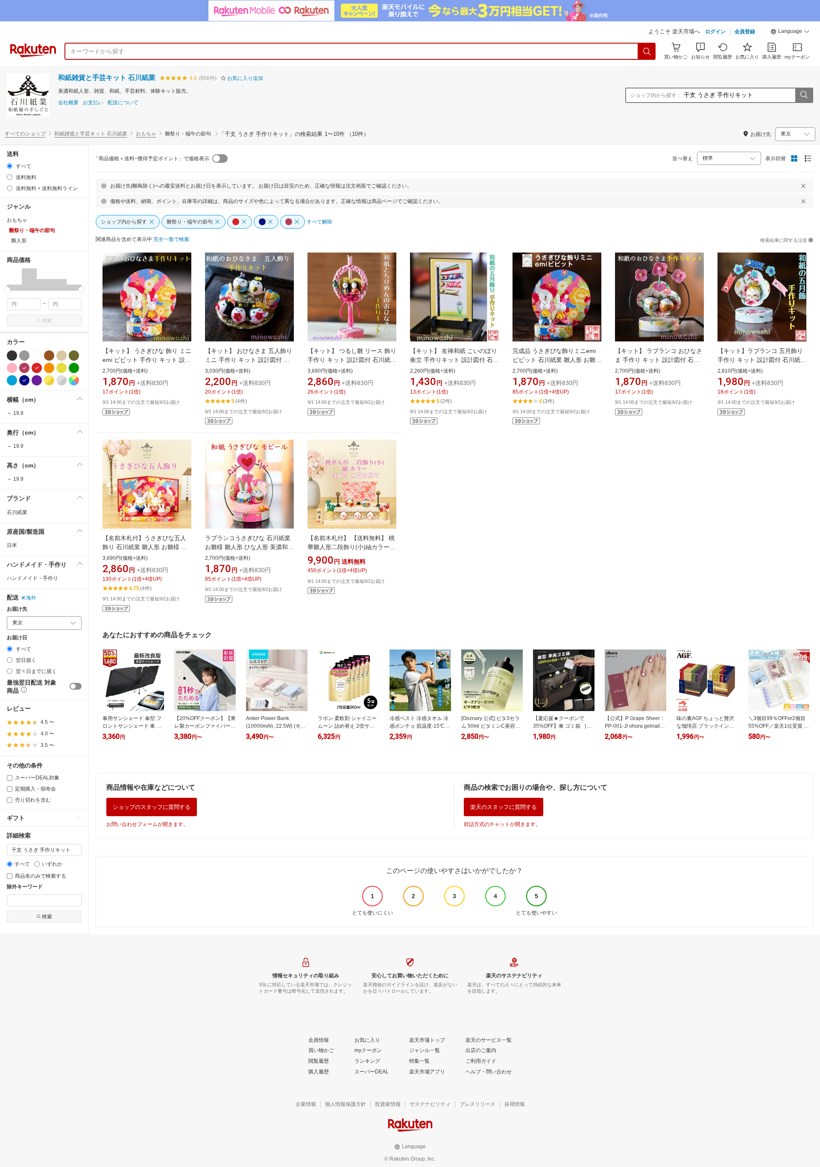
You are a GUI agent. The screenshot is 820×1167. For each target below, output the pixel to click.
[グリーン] (74, 368)
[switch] (76, 686)
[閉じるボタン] (803, 186)
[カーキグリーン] (74, 355)
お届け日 (17, 638)
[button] (790, 32)
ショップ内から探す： (656, 95)
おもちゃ (146, 134)
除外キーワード (25, 887)
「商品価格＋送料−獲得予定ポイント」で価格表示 (151, 159)
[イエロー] (61, 368)
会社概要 (68, 103)
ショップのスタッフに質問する (151, 807)
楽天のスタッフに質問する (503, 807)
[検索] (647, 51)
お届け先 (17, 609)
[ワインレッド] (24, 368)
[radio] (9, 166)
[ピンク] (12, 368)
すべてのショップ (25, 134)
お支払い (93, 103)
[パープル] (37, 380)
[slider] (7, 290)
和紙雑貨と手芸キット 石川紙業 (106, 77)
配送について (123, 103)
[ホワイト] (37, 355)
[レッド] (37, 368)
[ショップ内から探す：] (803, 95)
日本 (12, 545)
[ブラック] (12, 355)
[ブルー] (12, 380)
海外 (31, 598)
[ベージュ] (61, 355)
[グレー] (24, 355)
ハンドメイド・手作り (32, 578)
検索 (47, 320)
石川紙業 (17, 512)
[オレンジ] (49, 368)
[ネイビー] (24, 380)
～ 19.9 (15, 413)
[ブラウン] (49, 355)
